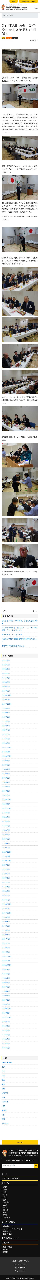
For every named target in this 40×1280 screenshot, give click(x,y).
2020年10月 (6, 965)
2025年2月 (6, 739)
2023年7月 (6, 821)
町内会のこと (8, 1226)
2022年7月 (6, 874)
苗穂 (3, 1119)
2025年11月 (6, 700)
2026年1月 (6, 691)
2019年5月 (6, 1039)
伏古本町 (5, 1093)
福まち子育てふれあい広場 (12, 634)
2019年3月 (6, 1048)
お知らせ (15, 38)
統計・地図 (7, 1247)
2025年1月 (6, 743)
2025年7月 (6, 717)
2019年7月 (6, 1030)
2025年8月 (6, 713)
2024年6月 (6, 774)
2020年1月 (6, 1004)
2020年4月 (6, 991)
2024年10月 (6, 756)
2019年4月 (6, 1043)
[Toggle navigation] (36, 7)
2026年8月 (6, 660)
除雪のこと (7, 1231)
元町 (3, 1089)
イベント (8, 38)
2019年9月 (6, 1022)
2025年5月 (6, 726)
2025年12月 (6, 695)
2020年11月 (6, 961)
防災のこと (7, 1234)
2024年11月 (6, 752)
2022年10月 (6, 861)
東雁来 (4, 1110)
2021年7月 (6, 926)
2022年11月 (6, 856)
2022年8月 (6, 869)
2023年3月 (6, 839)
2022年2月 (6, 895)
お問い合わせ (20, 1268)
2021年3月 (6, 943)
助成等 (5, 1252)
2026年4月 (6, 678)
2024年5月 (6, 778)
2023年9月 (6, 813)
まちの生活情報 (8, 1222)
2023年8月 (6, 817)
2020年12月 (6, 956)
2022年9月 (6, 865)
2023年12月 (6, 800)
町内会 (5, 1249)
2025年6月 (6, 721)
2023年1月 (6, 848)
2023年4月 (6, 834)
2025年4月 (6, 730)
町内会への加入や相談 (20, 1261)
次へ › (35, 611)
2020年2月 (6, 1000)
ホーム (5, 15)
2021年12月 (6, 904)
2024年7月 (6, 769)
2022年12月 (6, 852)
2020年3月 (6, 996)
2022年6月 (6, 878)
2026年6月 (6, 669)
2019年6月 (6, 1035)
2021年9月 (6, 917)
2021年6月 (6, 930)
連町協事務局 (7, 1062)
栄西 (11, 15)
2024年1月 (6, 795)
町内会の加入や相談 (28, 1)
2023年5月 (6, 830)
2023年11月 (6, 804)
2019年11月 (6, 1013)
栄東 (3, 1084)
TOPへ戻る (20, 1142)
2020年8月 (6, 974)
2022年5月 (6, 882)
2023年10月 (6, 808)
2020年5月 (6, 987)
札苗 (3, 1106)
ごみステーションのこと (12, 1229)
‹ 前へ (5, 611)
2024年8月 (6, 765)
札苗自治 (5, 1102)
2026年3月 (6, 682)
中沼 (3, 1115)
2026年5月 (6, 673)
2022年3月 (6, 891)
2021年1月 (6, 952)
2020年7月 (6, 978)
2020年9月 (6, 969)
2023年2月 (6, 843)
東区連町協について (10, 1238)
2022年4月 (6, 887)
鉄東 (3, 1067)
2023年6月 (6, 826)
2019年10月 (6, 1017)
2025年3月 (6, 734)
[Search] (36, 1166)
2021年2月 (6, 948)
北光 (3, 1071)
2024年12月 (6, 747)
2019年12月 (6, 1009)
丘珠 (3, 1097)
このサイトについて (20, 1264)
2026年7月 (6, 665)
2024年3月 (6, 787)
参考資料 (5, 1243)
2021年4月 (6, 939)
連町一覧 (5, 1183)
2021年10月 (6, 913)
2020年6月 (6, 982)
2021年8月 (6, 922)
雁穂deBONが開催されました (13, 646)
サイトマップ (20, 1271)
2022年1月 (6, 900)
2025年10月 (6, 704)
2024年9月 (6, 760)
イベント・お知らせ (10, 1178)
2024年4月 (6, 782)
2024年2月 (6, 791)
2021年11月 (6, 908)
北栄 (3, 1075)
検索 (13, 1)
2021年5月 (6, 935)
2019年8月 (6, 1026)
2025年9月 (6, 708)
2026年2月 (6, 686)
